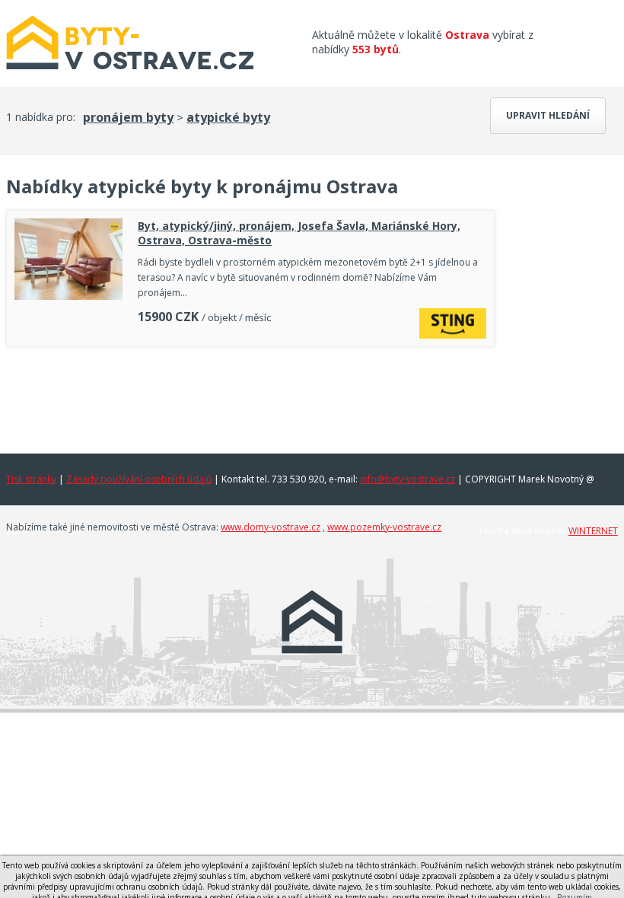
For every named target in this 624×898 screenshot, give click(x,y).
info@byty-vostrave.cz (407, 479)
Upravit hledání (548, 115)
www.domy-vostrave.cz (270, 527)
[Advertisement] (250, 396)
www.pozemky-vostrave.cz (384, 527)
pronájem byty (128, 117)
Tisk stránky (31, 479)
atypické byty (228, 117)
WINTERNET (593, 530)
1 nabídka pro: (40, 117)
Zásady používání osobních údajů (139, 479)
